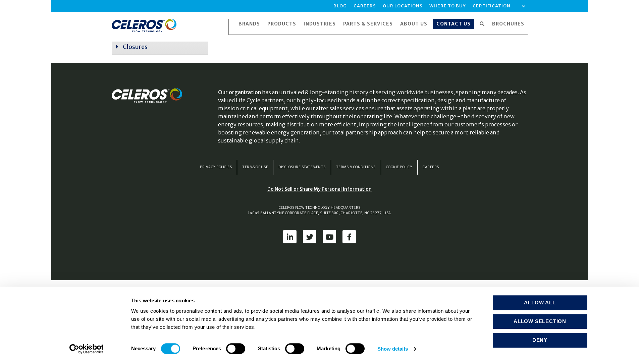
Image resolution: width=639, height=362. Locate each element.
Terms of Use (255, 167)
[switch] (235, 348)
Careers (431, 167)
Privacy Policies (216, 167)
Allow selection (540, 321)
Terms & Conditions (356, 167)
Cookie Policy (399, 167)
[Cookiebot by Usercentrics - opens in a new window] (86, 349)
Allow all (539, 302)
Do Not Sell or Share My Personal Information (319, 189)
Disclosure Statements (302, 167)
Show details (392, 349)
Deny (539, 340)
